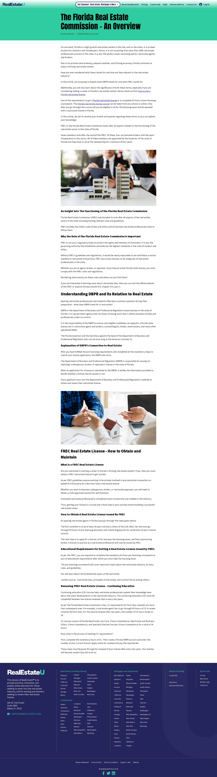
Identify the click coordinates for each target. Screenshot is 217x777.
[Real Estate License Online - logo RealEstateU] (39, 4)
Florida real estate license (105, 100)
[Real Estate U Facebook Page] (103, 774)
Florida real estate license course (93, 103)
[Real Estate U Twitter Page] (108, 774)
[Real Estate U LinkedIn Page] (113, 774)
